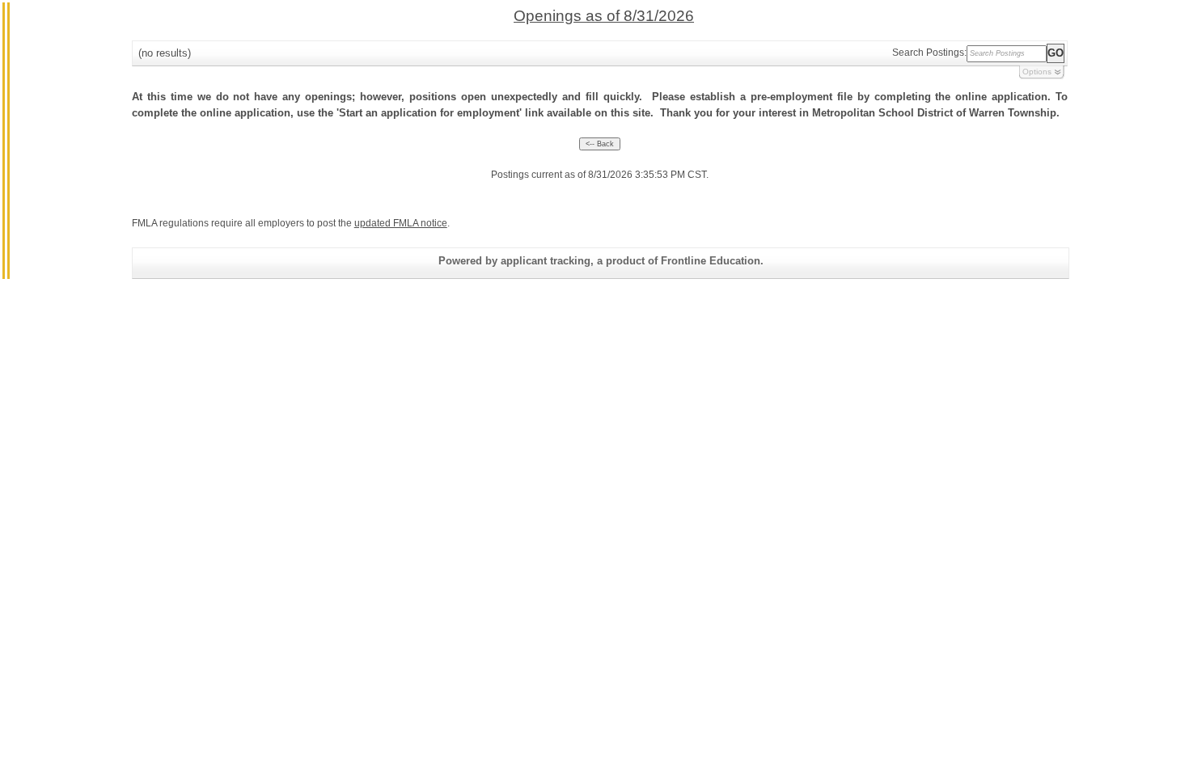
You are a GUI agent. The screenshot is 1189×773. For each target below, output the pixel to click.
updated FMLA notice (400, 223)
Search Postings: (929, 52)
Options (1036, 71)
